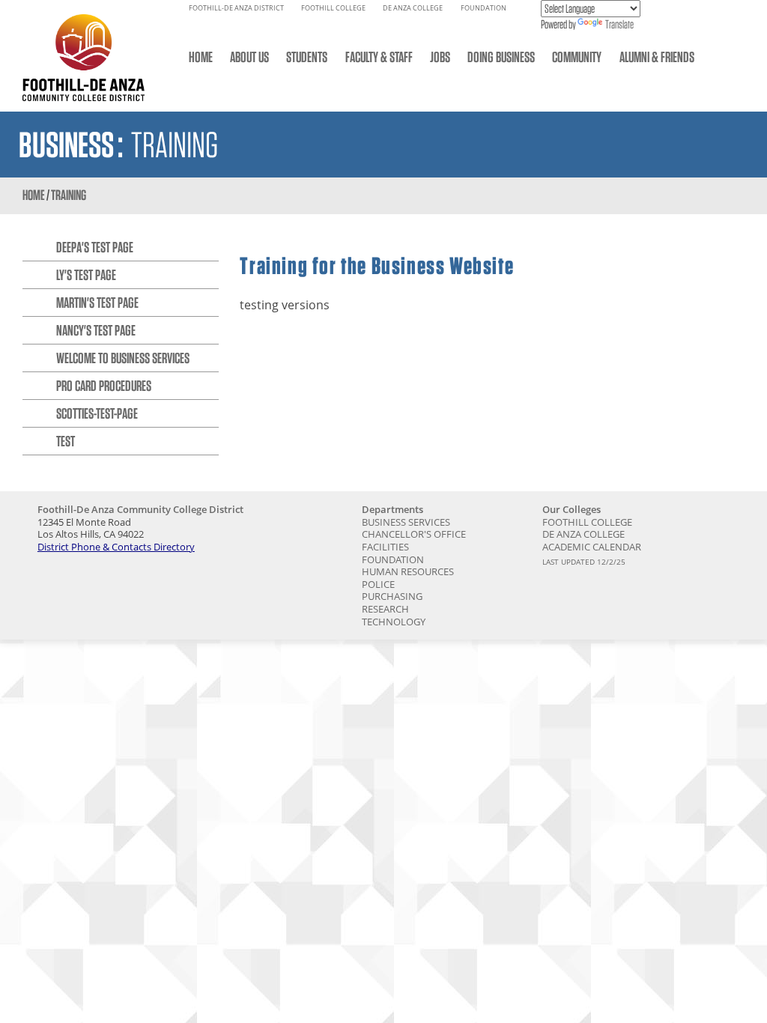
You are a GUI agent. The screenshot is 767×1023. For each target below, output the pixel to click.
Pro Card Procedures (103, 386)
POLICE (378, 584)
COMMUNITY (576, 57)
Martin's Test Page (97, 303)
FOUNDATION (483, 8)
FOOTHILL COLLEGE (333, 8)
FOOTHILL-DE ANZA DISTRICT (236, 8)
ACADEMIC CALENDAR (591, 546)
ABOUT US (249, 57)
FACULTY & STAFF (379, 57)
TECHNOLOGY (393, 621)
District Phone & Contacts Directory (116, 546)
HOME (201, 57)
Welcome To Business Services (123, 358)
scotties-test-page (97, 413)
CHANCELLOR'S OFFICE (414, 534)
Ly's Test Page (86, 275)
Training (68, 195)
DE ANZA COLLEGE (413, 8)
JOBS (440, 57)
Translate (619, 24)
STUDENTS (306, 57)
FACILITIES (385, 546)
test (65, 441)
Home (33, 195)
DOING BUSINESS (501, 57)
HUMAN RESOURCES (408, 571)
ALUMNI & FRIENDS (656, 57)
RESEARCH (385, 609)
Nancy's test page (96, 330)
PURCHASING (392, 596)
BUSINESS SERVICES (406, 522)
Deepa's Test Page (94, 247)
